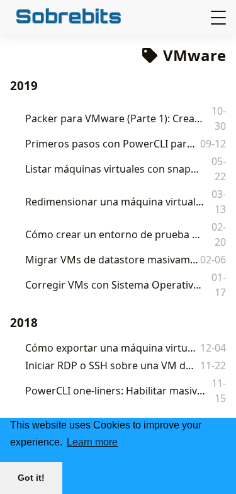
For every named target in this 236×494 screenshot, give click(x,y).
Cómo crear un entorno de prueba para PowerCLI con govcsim (113, 234)
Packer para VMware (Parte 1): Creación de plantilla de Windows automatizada (115, 118)
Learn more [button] (92, 442)
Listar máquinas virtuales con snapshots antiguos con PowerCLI (114, 169)
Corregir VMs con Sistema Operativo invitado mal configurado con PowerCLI (115, 285)
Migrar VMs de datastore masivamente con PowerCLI (111, 260)
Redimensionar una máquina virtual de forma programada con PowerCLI (115, 202)
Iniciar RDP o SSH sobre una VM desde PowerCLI (110, 365)
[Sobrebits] (86, 17)
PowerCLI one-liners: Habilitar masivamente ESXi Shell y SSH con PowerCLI (115, 391)
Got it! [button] (31, 478)
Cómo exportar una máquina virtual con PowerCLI (111, 348)
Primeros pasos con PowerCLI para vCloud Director (111, 144)
